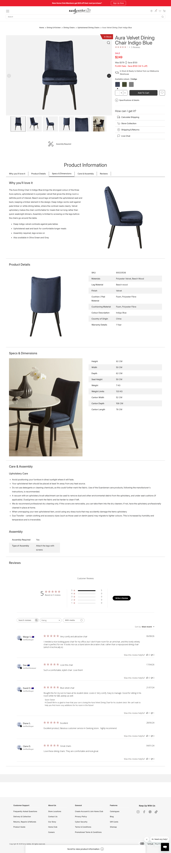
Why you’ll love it (17, 173)
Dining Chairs (69, 27)
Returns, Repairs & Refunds (24, 822)
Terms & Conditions (83, 827)
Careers (51, 832)
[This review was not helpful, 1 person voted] (152, 713)
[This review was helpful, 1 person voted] (147, 713)
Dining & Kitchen (54, 27)
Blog (112, 816)
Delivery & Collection (22, 816)
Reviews (104, 173)
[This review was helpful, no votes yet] (147, 655)
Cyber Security (81, 822)
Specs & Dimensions (61, 173)
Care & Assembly (86, 173)
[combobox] (85, 17)
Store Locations (54, 811)
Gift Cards (114, 822)
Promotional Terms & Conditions (88, 832)
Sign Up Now (118, 3)
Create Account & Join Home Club (89, 811)
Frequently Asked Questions (25, 811)
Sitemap (113, 827)
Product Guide (19, 827)
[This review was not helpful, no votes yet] (152, 655)
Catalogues (114, 811)
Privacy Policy (81, 816)
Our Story (52, 822)
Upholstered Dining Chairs (88, 27)
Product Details (38, 173)
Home (41, 27)
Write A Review (121, 598)
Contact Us (52, 816)
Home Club (52, 827)
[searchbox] (25, 620)
